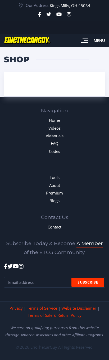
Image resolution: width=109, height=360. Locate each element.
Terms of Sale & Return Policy (54, 315)
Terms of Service (42, 308)
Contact (54, 227)
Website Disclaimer (78, 308)
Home (54, 120)
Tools (55, 177)
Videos (54, 128)
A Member (89, 243)
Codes (54, 151)
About (54, 185)
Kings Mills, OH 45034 (70, 5)
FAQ (54, 143)
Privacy (16, 308)
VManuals (54, 135)
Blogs (54, 200)
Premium (54, 193)
